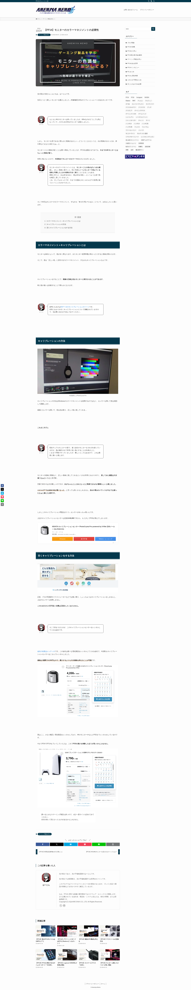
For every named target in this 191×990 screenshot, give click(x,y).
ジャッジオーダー (131, 120)
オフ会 (128, 104)
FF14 (127, 97)
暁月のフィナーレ (131, 146)
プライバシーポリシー (92, 984)
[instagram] (64, 905)
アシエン (140, 100)
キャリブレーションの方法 (56, 224)
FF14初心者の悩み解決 (134, 55)
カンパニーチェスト (138, 104)
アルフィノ (148, 100)
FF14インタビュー (133, 67)
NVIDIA (147, 97)
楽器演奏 (147, 146)
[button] (42, 844)
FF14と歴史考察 (132, 76)
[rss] (151, 1)
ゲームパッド (142, 114)
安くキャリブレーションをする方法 (59, 228)
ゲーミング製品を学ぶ (44, 34)
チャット (141, 120)
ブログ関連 (130, 43)
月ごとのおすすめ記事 (134, 84)
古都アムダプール (146, 140)
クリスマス (141, 107)
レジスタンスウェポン (147, 137)
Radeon (128, 100)
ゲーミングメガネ (131, 114)
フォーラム (145, 127)
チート (148, 120)
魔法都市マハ (139, 150)
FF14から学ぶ (131, 51)
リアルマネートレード (132, 137)
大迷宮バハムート (131, 143)
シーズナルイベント (142, 117)
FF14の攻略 (131, 47)
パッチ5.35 (145, 123)
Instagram (139, 97)
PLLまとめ (130, 71)
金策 (132, 150)
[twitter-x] (148, 1)
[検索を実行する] (153, 29)
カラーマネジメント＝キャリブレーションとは (63, 221)
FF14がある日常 (132, 63)
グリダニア (129, 110)
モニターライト (130, 133)
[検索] (154, 1)
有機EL (140, 146)
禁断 (127, 150)
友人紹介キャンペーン (132, 140)
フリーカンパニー (131, 130)
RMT (134, 100)
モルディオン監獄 (142, 133)
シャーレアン (130, 117)
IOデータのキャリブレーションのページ (75, 307)
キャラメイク (150, 104)
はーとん (46, 885)
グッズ (149, 107)
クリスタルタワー (131, 107)
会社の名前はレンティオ (46, 651)
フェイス (137, 127)
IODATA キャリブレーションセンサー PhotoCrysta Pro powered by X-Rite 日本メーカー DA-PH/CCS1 (83, 528)
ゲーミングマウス (140, 110)
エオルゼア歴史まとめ (134, 80)
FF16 (132, 97)
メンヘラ (141, 130)
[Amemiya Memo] (56, 10)
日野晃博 (141, 143)
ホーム (103, 984)
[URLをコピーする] (113, 844)
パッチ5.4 (128, 123)
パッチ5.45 (129, 127)
